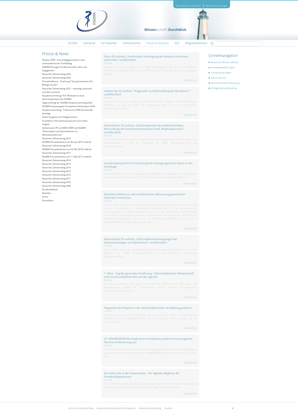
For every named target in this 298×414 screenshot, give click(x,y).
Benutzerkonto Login (216, 5)
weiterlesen (190, 80)
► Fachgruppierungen (219, 72)
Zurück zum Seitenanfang (80, 408)
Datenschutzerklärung (150, 408)
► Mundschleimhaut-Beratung (223, 82)
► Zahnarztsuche (217, 77)
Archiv (45, 196)
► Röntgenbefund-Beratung (222, 88)
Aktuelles (46, 193)
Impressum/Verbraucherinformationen (116, 408)
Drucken (168, 408)
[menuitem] (72, 43)
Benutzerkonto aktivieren (188, 5)
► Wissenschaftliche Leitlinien (223, 62)
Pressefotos (47, 200)
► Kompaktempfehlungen (221, 67)
